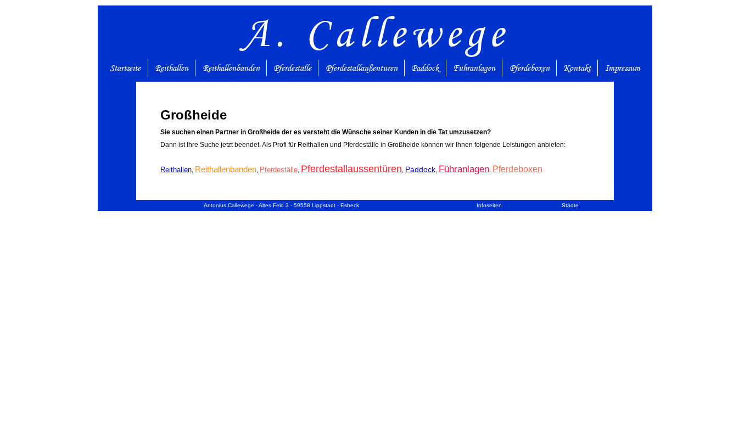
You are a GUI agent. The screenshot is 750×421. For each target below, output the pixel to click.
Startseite (125, 67)
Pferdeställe (292, 67)
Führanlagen (474, 67)
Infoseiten (489, 205)
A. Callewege (375, 32)
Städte (570, 205)
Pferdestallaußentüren (362, 67)
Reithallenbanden (231, 67)
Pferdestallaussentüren (351, 168)
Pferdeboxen (530, 67)
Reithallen (171, 67)
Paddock (425, 67)
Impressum (622, 67)
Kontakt (577, 67)
